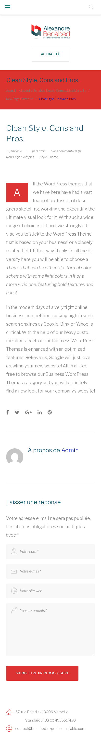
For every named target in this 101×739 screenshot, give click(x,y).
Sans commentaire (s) (66, 151)
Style (43, 157)
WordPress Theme (72, 234)
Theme (53, 157)
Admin (41, 151)
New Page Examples (19, 99)
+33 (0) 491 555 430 (59, 720)
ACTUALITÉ (50, 54)
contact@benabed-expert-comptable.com (50, 728)
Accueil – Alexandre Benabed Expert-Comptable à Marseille (46, 90)
